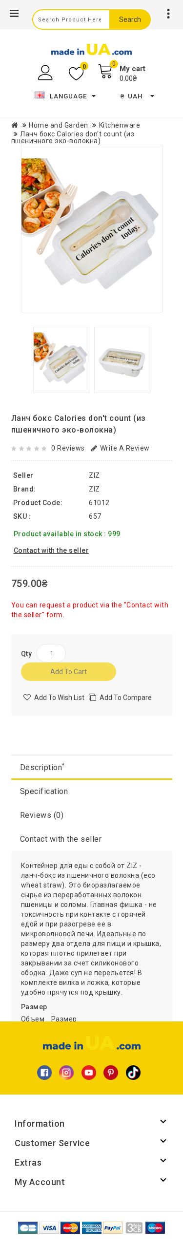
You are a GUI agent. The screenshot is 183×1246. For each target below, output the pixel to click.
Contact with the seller (61, 839)
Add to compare (126, 697)
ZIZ (94, 489)
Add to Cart (68, 672)
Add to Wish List (59, 697)
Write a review (125, 448)
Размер (34, 1007)
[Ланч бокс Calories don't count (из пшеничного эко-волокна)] (91, 228)
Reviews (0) (42, 815)
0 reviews (68, 448)
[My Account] (46, 72)
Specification (44, 791)
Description (42, 767)
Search (130, 19)
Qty (26, 654)
